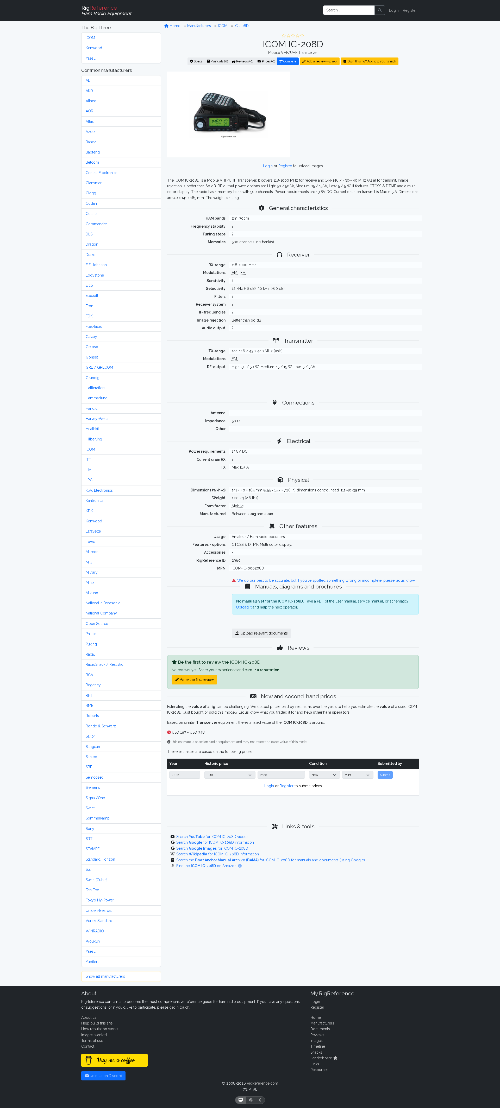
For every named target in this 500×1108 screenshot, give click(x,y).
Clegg (91, 193)
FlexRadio (94, 326)
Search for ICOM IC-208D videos (212, 837)
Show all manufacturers (105, 976)
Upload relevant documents (264, 633)
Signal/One (95, 798)
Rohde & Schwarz (101, 726)
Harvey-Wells (97, 419)
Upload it (244, 607)
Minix (90, 582)
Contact (87, 1046)
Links (314, 1064)
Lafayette (93, 531)
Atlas (90, 121)
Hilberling (94, 439)
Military (92, 572)
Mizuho (92, 593)
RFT (89, 695)
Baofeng (93, 152)
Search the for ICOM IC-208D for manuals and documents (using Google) (270, 860)
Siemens (93, 787)
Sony (90, 829)
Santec (91, 757)
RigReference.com (262, 1083)
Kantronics (94, 500)
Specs (197, 61)
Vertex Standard (99, 921)
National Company (101, 613)
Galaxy (91, 337)
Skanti (90, 808)
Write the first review (196, 679)
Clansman (94, 183)
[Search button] (379, 10)
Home (174, 26)
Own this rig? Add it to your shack (371, 61)
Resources (319, 1070)
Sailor (90, 736)
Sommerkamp (98, 818)
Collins (91, 214)
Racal (90, 654)
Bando (91, 142)
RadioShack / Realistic (104, 664)
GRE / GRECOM (99, 367)
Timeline (317, 1046)
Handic (91, 408)
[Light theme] (251, 1100)
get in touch (179, 1007)
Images (316, 1041)
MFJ (89, 562)
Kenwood (94, 48)
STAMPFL (94, 849)
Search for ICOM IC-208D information (215, 842)
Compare (289, 61)
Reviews (317, 1035)
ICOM (90, 38)
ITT (88, 460)
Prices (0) (268, 61)
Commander (96, 224)
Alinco (91, 101)
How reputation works (99, 1029)
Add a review (321, 61)
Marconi (92, 552)
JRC (89, 480)
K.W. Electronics (99, 490)
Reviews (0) (244, 61)
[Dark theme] (260, 1100)
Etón (89, 306)
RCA (89, 675)
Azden (91, 132)
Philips (91, 634)
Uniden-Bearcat (99, 910)
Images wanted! (94, 1035)
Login (394, 10)
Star (89, 869)
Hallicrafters (95, 388)
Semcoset (94, 777)
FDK (89, 316)
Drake (90, 255)
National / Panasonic (103, 603)
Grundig (92, 378)
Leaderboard (321, 1058)
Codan (91, 203)
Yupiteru (92, 962)
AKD (89, 91)
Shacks (316, 1052)
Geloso (92, 347)
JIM (88, 470)
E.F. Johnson (96, 265)
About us (88, 1017)
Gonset (92, 357)
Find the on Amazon (207, 866)
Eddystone (95, 275)
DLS (89, 234)
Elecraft (92, 295)
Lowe (90, 542)
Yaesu (91, 58)
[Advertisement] (357, 114)
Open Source (97, 624)
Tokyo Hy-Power (100, 900)
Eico (89, 285)
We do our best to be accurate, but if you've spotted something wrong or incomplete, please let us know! (326, 580)
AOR (89, 111)
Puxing (91, 644)
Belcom (92, 162)
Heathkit (92, 429)
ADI (88, 80)
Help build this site (97, 1023)
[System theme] (240, 1100)
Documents (320, 1029)
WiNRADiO (95, 931)
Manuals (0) (219, 61)
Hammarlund (97, 398)
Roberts (92, 716)
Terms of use (92, 1041)
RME (89, 705)
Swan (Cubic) (97, 880)
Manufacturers (199, 26)
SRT (89, 839)
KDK (89, 511)
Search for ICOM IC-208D (212, 848)
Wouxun (93, 941)
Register (410, 10)
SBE (89, 767)
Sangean (93, 747)
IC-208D (241, 26)
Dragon (92, 244)
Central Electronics (101, 173)
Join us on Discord (105, 1076)
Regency (93, 685)
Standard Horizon (100, 859)
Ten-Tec (92, 890)
